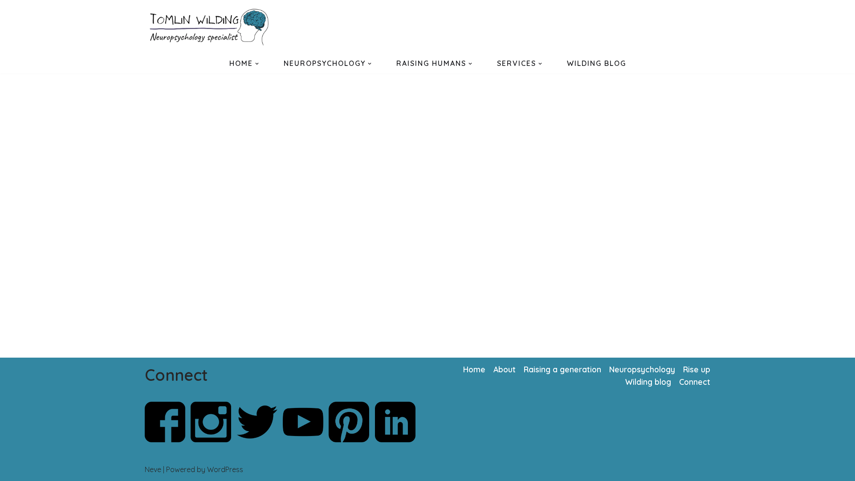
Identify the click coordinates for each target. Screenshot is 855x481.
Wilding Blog (596, 63)
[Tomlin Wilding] (211, 27)
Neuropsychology (642, 369)
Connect (694, 382)
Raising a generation (562, 369)
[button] (257, 63)
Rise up (696, 369)
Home (474, 369)
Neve (153, 469)
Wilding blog (648, 382)
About (504, 369)
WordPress (225, 469)
